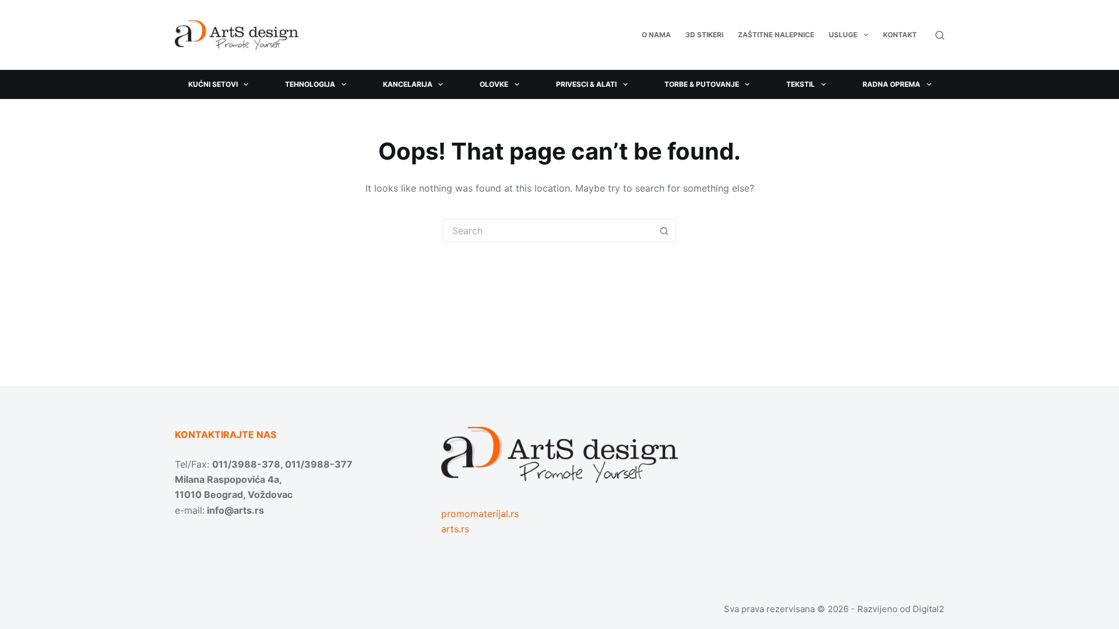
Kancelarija (407, 84)
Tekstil (800, 84)
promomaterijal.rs (480, 514)
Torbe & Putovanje (701, 84)
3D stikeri (704, 34)
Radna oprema (891, 84)
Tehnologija (310, 84)
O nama (656, 34)
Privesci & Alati (586, 84)
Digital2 (928, 608)
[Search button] (664, 230)
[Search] (939, 35)
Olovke (494, 84)
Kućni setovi (213, 84)
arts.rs (455, 529)
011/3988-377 (319, 464)
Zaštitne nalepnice (776, 34)
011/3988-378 (246, 464)
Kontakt (900, 34)
